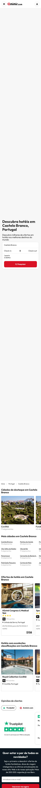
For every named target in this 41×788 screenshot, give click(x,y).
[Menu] (4, 4)
